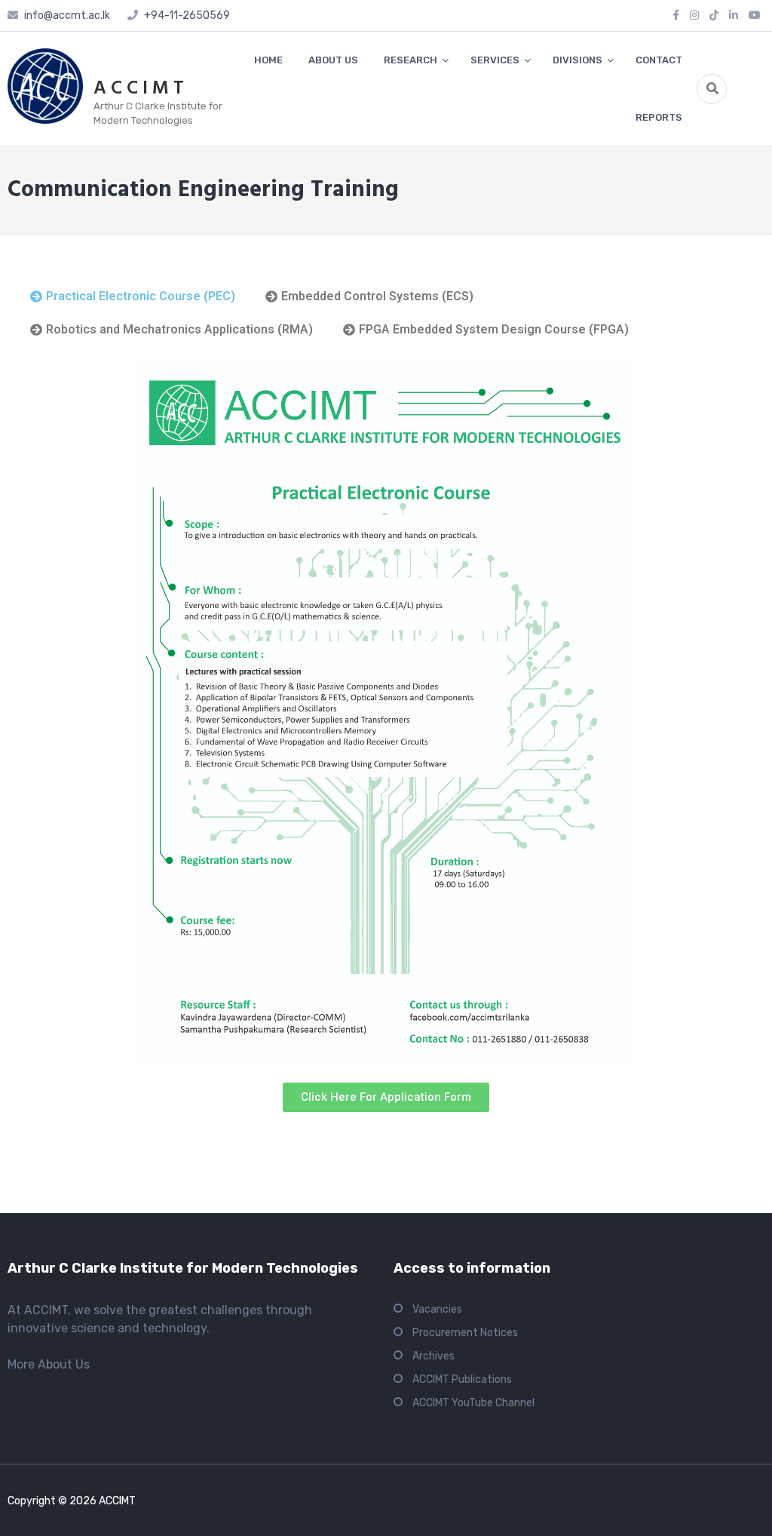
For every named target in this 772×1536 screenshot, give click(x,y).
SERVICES (494, 60)
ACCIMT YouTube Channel (473, 1402)
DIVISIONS (577, 60)
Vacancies (437, 1309)
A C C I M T (138, 89)
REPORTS (659, 117)
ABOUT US (333, 60)
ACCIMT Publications (462, 1379)
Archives (433, 1356)
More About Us (49, 1364)
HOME (268, 60)
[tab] (132, 296)
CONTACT (659, 60)
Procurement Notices (465, 1332)
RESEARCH (410, 60)
